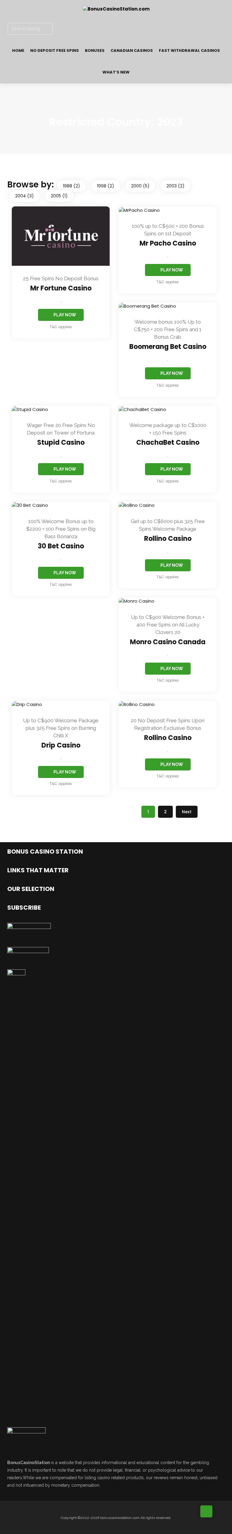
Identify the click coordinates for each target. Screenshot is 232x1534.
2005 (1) (59, 196)
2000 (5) (140, 186)
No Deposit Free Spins (54, 50)
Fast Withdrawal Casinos (189, 50)
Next (187, 812)
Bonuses (95, 50)
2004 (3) (24, 196)
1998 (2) (105, 186)
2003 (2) (175, 186)
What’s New (116, 72)
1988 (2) (71, 186)
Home (18, 50)
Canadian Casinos (132, 50)
